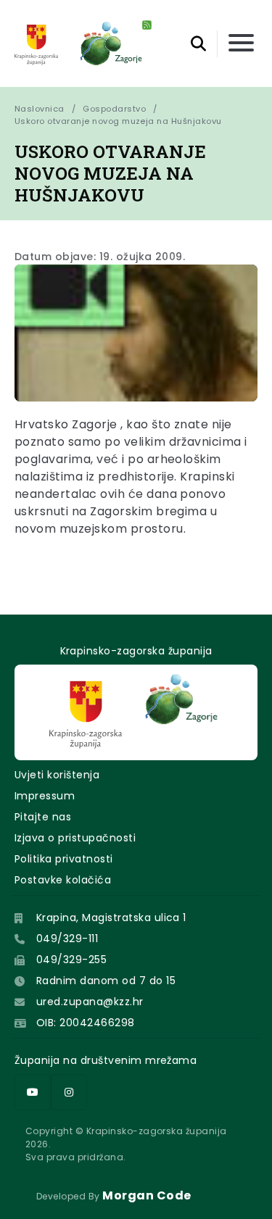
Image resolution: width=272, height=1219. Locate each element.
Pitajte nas (43, 817)
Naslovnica (40, 109)
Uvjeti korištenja (57, 774)
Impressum (45, 796)
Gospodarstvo (114, 109)
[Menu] (241, 43)
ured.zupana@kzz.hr (90, 1001)
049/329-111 (67, 938)
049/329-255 (71, 959)
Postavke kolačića (63, 880)
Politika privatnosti (64, 859)
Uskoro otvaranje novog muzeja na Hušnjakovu (118, 121)
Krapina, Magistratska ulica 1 (111, 917)
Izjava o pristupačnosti (75, 838)
